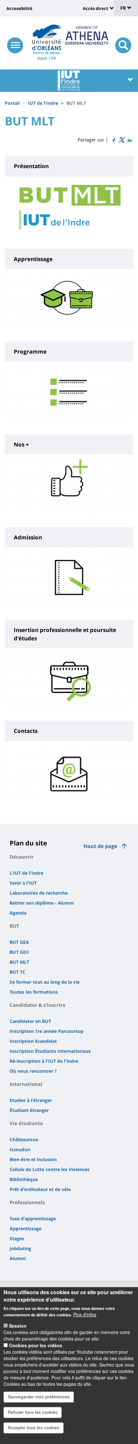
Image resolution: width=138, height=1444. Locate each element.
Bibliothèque (24, 1179)
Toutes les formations (34, 992)
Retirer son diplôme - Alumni (42, 903)
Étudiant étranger (29, 1110)
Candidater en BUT (30, 1021)
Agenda (18, 913)
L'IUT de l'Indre (26, 873)
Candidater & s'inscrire (37, 1005)
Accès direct (95, 8)
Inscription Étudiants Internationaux (50, 1051)
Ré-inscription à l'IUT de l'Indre (44, 1061)
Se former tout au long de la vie (45, 982)
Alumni (18, 1258)
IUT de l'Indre (43, 103)
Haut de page (100, 846)
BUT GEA (19, 942)
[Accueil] (46, 37)
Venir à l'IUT (23, 883)
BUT (14, 926)
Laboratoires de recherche (39, 893)
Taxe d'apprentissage (33, 1218)
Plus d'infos (84, 1314)
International (26, 1084)
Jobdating (20, 1248)
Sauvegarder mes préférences (39, 1396)
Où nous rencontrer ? (33, 1071)
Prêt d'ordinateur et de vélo (40, 1189)
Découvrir (22, 856)
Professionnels (27, 1202)
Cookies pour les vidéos (35, 1345)
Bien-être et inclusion (33, 1159)
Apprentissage (25, 1228)
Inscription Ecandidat (33, 1041)
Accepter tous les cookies (33, 1427)
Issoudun (20, 1149)
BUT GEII (19, 952)
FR (123, 8)
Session (18, 1325)
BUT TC (17, 972)
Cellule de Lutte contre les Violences (50, 1169)
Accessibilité (19, 8)
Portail (12, 103)
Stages (17, 1238)
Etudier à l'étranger (31, 1100)
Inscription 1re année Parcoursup (46, 1031)
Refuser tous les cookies (32, 1412)
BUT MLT (19, 962)
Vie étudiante (26, 1123)
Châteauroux (24, 1139)
